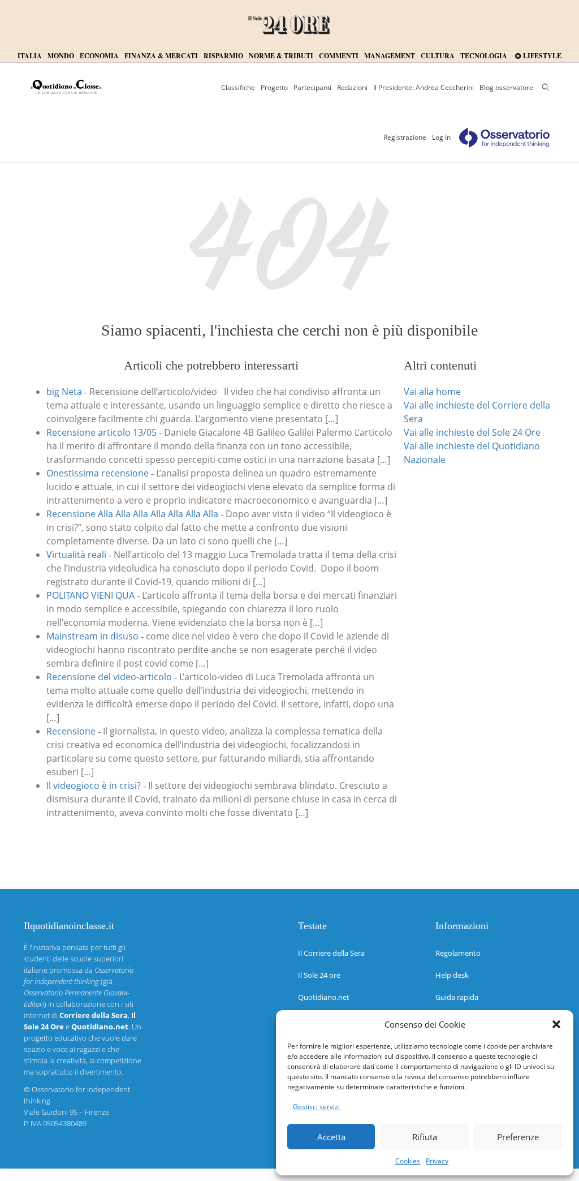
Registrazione (404, 137)
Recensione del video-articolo (109, 677)
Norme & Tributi (281, 56)
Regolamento (458, 953)
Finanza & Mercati (161, 56)
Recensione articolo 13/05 (101, 432)
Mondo (60, 56)
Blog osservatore (506, 87)
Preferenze (518, 1137)
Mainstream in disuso (92, 636)
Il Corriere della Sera (331, 953)
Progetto (274, 87)
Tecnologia (483, 56)
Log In (441, 137)
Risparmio (223, 56)
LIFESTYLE (541, 56)
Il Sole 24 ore (319, 975)
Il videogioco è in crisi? (93, 785)
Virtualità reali (76, 554)
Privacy (437, 1161)
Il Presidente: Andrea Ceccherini (423, 87)
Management (389, 56)
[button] (556, 1024)
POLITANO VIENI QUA (90, 595)
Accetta (331, 1137)
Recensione (71, 731)
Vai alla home (432, 391)
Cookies (407, 1161)
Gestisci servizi (316, 1106)
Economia (99, 56)
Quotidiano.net (323, 997)
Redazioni (352, 87)
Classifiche (238, 87)
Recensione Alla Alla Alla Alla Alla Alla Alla (132, 514)
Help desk (452, 975)
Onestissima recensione (97, 473)
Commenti (338, 56)
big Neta (64, 391)
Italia (30, 56)
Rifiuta (424, 1137)
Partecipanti (312, 87)
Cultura (438, 56)
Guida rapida (456, 997)
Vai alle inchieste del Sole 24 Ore (472, 432)
